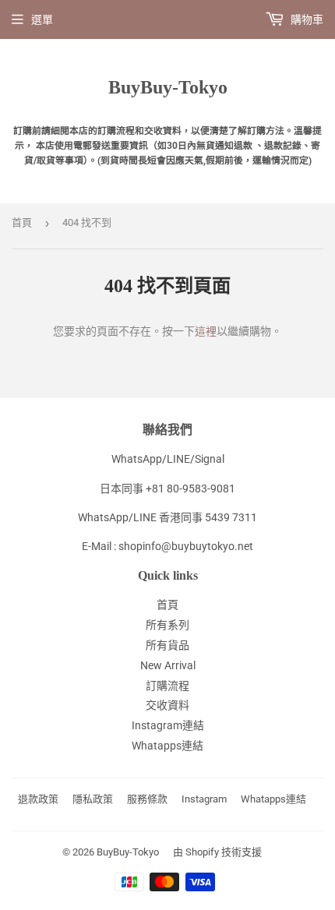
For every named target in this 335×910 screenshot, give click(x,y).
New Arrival (168, 665)
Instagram (204, 799)
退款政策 (38, 799)
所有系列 (167, 625)
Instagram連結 (168, 725)
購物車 (305, 19)
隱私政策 (92, 799)
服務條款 (147, 799)
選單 (42, 19)
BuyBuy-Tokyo (167, 86)
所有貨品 (167, 645)
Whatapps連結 (167, 745)
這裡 (206, 331)
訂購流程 (167, 685)
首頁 (22, 222)
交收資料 (167, 705)
